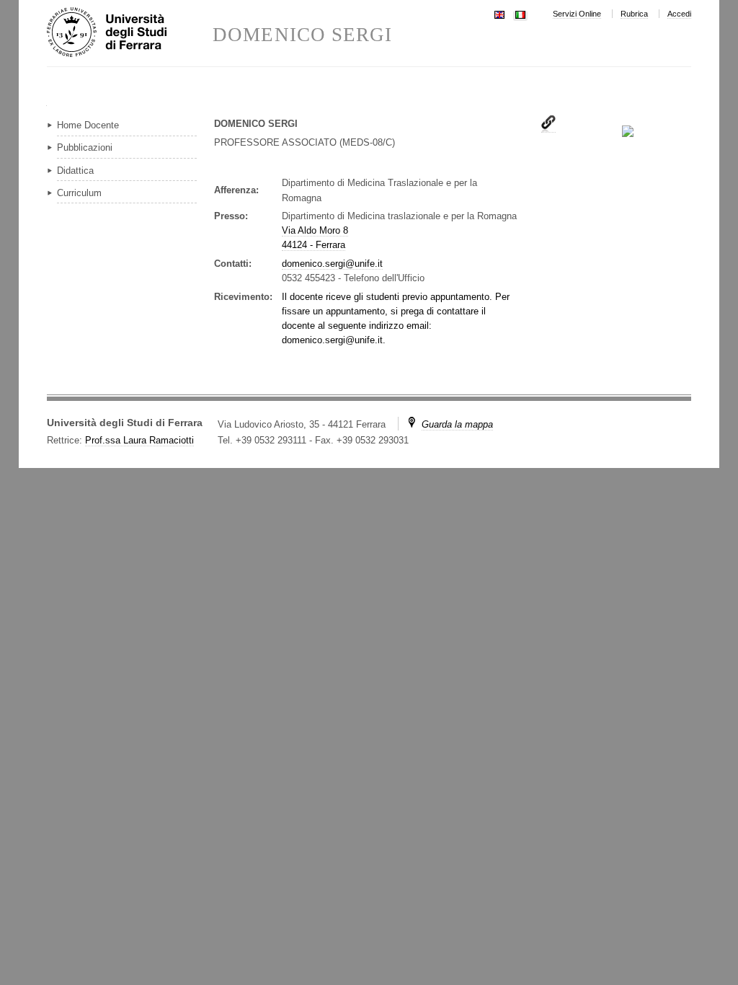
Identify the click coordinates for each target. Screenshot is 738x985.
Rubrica (634, 13)
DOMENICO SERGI (302, 35)
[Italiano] (520, 13)
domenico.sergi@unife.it (332, 263)
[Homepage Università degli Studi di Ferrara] (130, 33)
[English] (499, 13)
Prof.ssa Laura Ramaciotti (139, 440)
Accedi (679, 13)
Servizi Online (577, 13)
